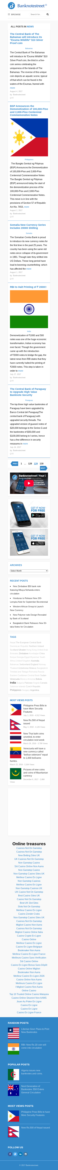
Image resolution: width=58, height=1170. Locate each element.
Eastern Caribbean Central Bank (25, 675)
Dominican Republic (19, 646)
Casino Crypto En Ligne (29, 936)
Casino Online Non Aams (29, 979)
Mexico (23, 679)
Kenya (13, 657)
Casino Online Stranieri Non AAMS (29, 998)
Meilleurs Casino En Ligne (29, 983)
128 (30, 463)
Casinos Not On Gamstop (29, 848)
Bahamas (14, 664)
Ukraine (22, 650)
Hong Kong (31, 650)
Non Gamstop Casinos (29, 881)
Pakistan (28, 683)
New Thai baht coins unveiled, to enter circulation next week (33, 736)
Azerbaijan (34, 653)
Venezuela (15, 679)
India (13, 682)
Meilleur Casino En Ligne (29, 877)
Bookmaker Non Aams (29, 950)
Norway (42, 664)
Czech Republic (33, 686)
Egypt (27, 657)
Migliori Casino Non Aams (29, 925)
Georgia (20, 657)
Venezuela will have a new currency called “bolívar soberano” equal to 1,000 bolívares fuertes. (29, 754)
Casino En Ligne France (29, 1012)
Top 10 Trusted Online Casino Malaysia (29, 994)
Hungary (26, 690)
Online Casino (29, 990)
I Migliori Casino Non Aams (29, 987)
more (12, 88)
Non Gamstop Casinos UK (29, 888)
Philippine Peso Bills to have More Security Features (35, 708)
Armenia (31, 679)
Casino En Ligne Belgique (29, 947)
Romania (33, 672)
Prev (15, 464)
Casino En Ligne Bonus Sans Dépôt (29, 965)
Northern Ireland (36, 646)
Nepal (12, 642)
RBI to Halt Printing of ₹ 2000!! (28, 287)
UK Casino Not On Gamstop (29, 892)
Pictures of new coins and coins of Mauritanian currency (35, 772)
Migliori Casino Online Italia (29, 932)
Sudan (43, 675)
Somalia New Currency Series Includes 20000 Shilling (28, 226)
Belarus (32, 668)
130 (42, 463)
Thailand (14, 668)
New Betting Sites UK (29, 855)
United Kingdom (23, 661)
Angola (36, 683)
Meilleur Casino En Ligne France (29, 954)
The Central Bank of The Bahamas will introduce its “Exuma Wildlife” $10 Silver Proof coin (26, 39)
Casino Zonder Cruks (29, 914)
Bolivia (39, 679)
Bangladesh (42, 668)
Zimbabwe (23, 653)
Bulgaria (20, 683)
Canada (43, 683)
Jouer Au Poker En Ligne (29, 1001)
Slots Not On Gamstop (29, 906)
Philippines (15, 690)
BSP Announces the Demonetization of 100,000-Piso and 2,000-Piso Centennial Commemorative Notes (29, 111)
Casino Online (29, 939)
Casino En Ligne (29, 1005)
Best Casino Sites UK (29, 895)
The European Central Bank (28, 642)
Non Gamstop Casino (29, 863)
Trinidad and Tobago (19, 672)
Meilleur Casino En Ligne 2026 (29, 976)
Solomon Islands (17, 686)
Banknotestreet (32, 1165)
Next (43, 468)
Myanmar (34, 657)
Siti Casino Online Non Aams (29, 866)
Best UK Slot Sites (29, 903)
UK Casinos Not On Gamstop (29, 859)
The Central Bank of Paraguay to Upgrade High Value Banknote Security (28, 392)
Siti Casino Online (29, 961)
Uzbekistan (23, 668)
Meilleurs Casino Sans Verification (29, 957)
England (34, 664)
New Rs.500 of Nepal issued (35, 1127)
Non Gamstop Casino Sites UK (29, 873)
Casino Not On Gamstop (29, 899)
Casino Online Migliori (29, 968)
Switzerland (24, 664)
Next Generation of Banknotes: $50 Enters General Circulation (32, 1089)
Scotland (14, 650)
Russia (41, 672)
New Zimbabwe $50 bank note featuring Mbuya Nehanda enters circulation (25, 590)
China (42, 653)
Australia (35, 661)
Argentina (34, 690)
